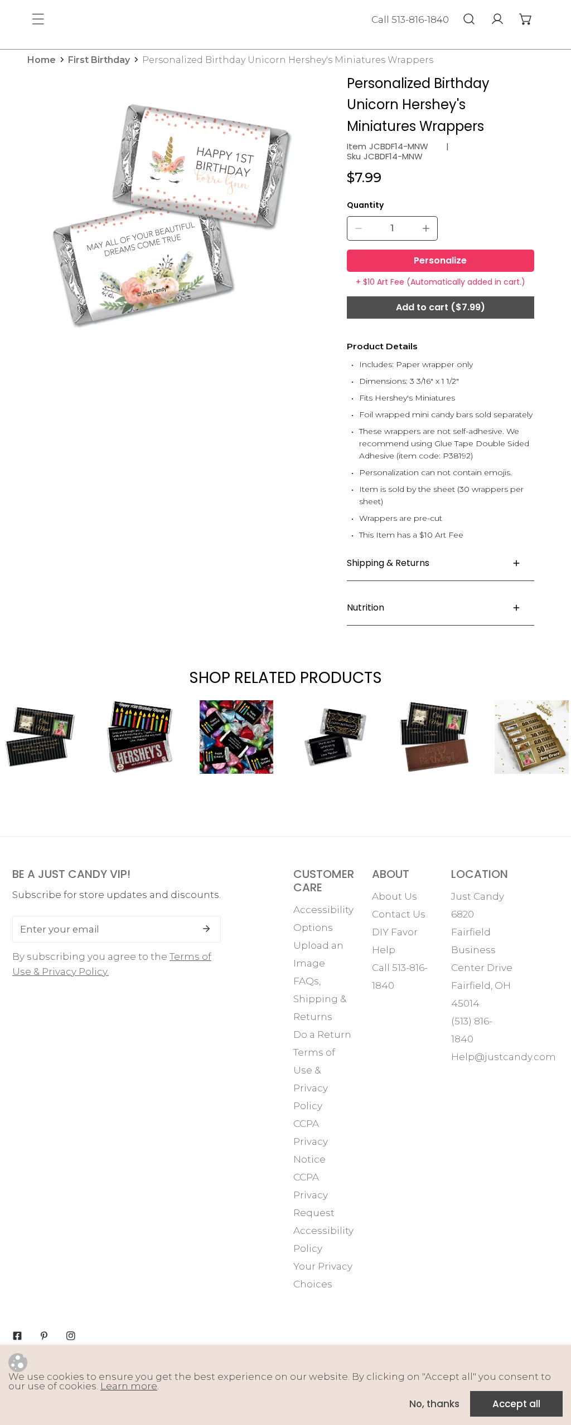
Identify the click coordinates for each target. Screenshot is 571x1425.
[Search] (468, 19)
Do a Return (322, 1034)
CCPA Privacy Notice (310, 1141)
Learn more (128, 1386)
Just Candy (477, 896)
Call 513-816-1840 (410, 19)
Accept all (516, 1404)
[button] (525, 19)
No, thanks (434, 1404)
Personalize (440, 260)
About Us (394, 896)
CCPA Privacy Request (314, 1195)
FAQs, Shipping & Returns (319, 998)
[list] (170, 216)
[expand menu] (38, 19)
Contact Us (398, 914)
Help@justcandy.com (503, 1056)
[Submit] (206, 928)
